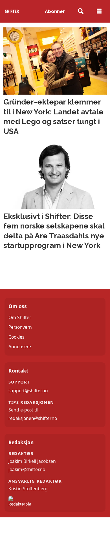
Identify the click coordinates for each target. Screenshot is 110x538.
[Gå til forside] (12, 11)
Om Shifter (19, 317)
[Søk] (80, 11)
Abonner (55, 11)
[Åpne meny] (99, 11)
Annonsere (19, 346)
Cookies (16, 337)
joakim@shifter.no (26, 469)
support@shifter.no (28, 390)
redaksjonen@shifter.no (32, 418)
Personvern (20, 327)
